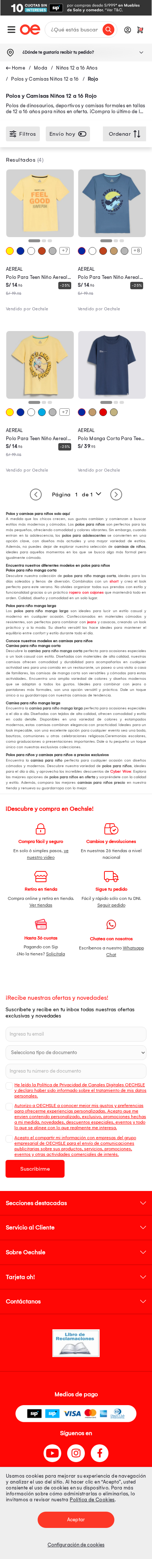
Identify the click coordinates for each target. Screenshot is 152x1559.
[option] (76, 8)
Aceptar (76, 1519)
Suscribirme (35, 1168)
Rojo (93, 79)
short (113, 581)
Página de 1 (72, 494)
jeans (91, 622)
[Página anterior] (36, 494)
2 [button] (45, 243)
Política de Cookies (92, 1499)
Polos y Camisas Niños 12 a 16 (45, 79)
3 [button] (51, 243)
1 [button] (32, 243)
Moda (40, 68)
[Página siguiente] (116, 494)
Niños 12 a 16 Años (76, 68)
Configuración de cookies (76, 1545)
